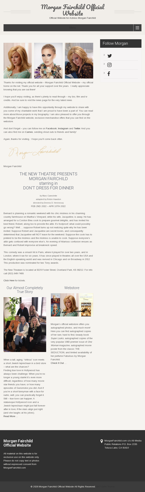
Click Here (9, 280)
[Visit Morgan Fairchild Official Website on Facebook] (108, 74)
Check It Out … (59, 363)
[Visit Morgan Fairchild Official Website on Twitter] (109, 56)
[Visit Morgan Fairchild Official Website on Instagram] (109, 65)
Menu (72, 27)
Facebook (51, 128)
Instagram (63, 128)
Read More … (11, 416)
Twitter (77, 128)
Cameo (29, 132)
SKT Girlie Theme (105, 486)
